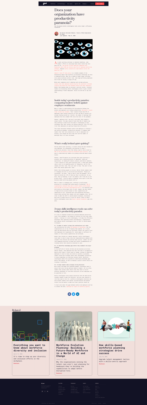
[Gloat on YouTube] (48, 391)
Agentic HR (77, 3)
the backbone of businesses (78, 227)
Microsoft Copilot (62, 389)
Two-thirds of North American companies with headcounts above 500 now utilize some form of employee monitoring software (73, 67)
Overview (60, 386)
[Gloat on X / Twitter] (45, 391)
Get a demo (99, 3)
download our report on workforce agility (77, 286)
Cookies (104, 403)
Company (84, 3)
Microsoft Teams (62, 387)
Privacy (99, 403)
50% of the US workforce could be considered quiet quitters (71, 151)
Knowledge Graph (74, 389)
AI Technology (61, 3)
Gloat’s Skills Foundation (79, 199)
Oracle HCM (61, 394)
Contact (92, 3)
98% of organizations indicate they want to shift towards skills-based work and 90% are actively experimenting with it (72, 186)
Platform (53, 3)
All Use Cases (85, 386)
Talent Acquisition (86, 389)
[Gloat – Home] (45, 4)
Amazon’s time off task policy (62, 73)
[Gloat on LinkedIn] (42, 391)
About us (97, 386)
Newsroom (97, 392)
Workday (60, 392)
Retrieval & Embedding (75, 392)
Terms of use (94, 403)
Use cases (69, 3)
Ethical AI (97, 395)
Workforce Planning (86, 392)
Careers (96, 394)
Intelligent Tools (74, 387)
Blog (96, 389)
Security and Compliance (100, 397)
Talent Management (86, 387)
